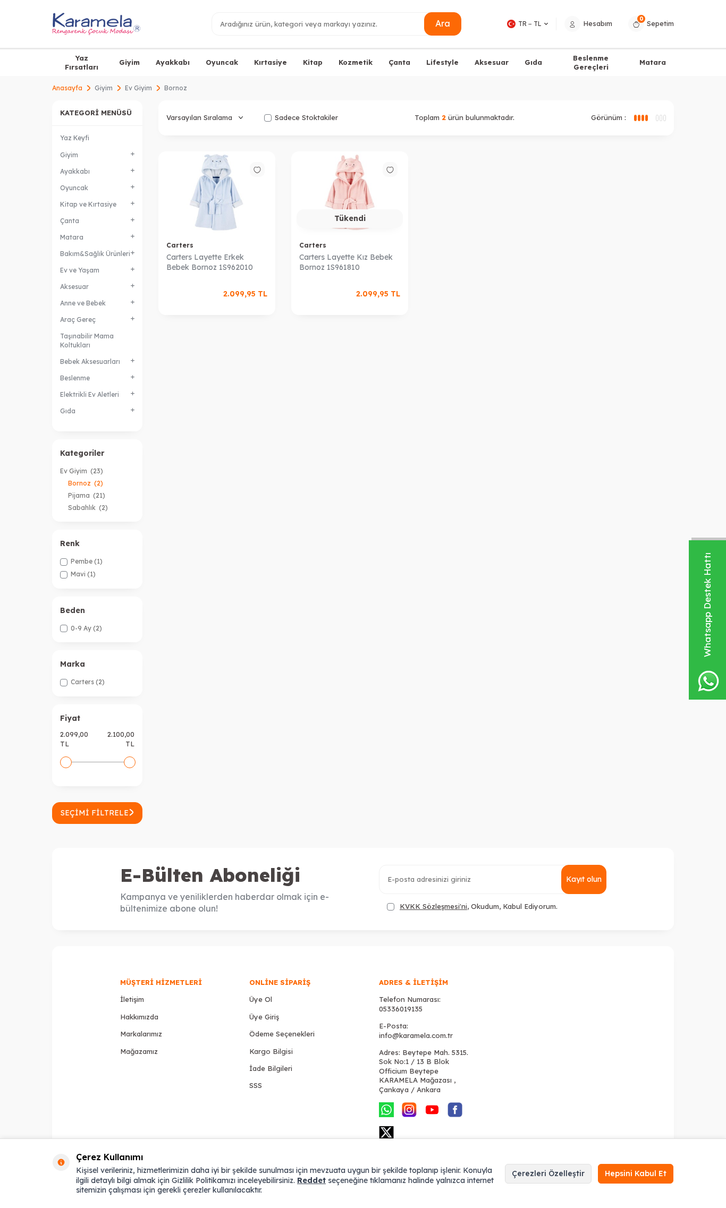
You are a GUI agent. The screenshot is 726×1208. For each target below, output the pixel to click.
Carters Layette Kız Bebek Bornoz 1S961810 (346, 262)
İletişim (132, 999)
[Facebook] (455, 1109)
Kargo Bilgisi (271, 1051)
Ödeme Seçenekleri (282, 1034)
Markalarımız (141, 1034)
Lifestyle (442, 62)
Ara (442, 23)
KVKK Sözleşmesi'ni (433, 906)
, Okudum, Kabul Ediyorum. (479, 906)
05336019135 (401, 1009)
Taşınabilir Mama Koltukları (87, 340)
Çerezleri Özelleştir (548, 1173)
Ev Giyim (138, 88)
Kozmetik (356, 62)
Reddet (311, 1180)
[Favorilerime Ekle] (257, 169)
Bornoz (85, 483)
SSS (255, 1085)
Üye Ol (260, 999)
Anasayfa (67, 88)
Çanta (399, 62)
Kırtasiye (270, 62)
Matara (652, 62)
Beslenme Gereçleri (591, 62)
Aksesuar (492, 62)
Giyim (129, 62)
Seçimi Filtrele (95, 813)
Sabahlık (88, 508)
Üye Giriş (264, 1017)
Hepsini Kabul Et (635, 1173)
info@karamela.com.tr (416, 1035)
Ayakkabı (173, 62)
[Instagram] (409, 1109)
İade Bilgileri (270, 1068)
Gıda (533, 62)
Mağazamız (139, 1051)
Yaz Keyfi (74, 138)
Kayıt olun (584, 879)
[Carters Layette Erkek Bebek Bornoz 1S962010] (216, 192)
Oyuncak (222, 62)
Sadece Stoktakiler (306, 117)
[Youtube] (432, 1109)
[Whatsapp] (386, 1109)
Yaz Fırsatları (81, 62)
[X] (386, 1132)
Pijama (86, 495)
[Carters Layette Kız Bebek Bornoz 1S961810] (349, 192)
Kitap (313, 62)
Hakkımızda (139, 1017)
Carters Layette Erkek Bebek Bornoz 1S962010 (209, 262)
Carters (179, 245)
